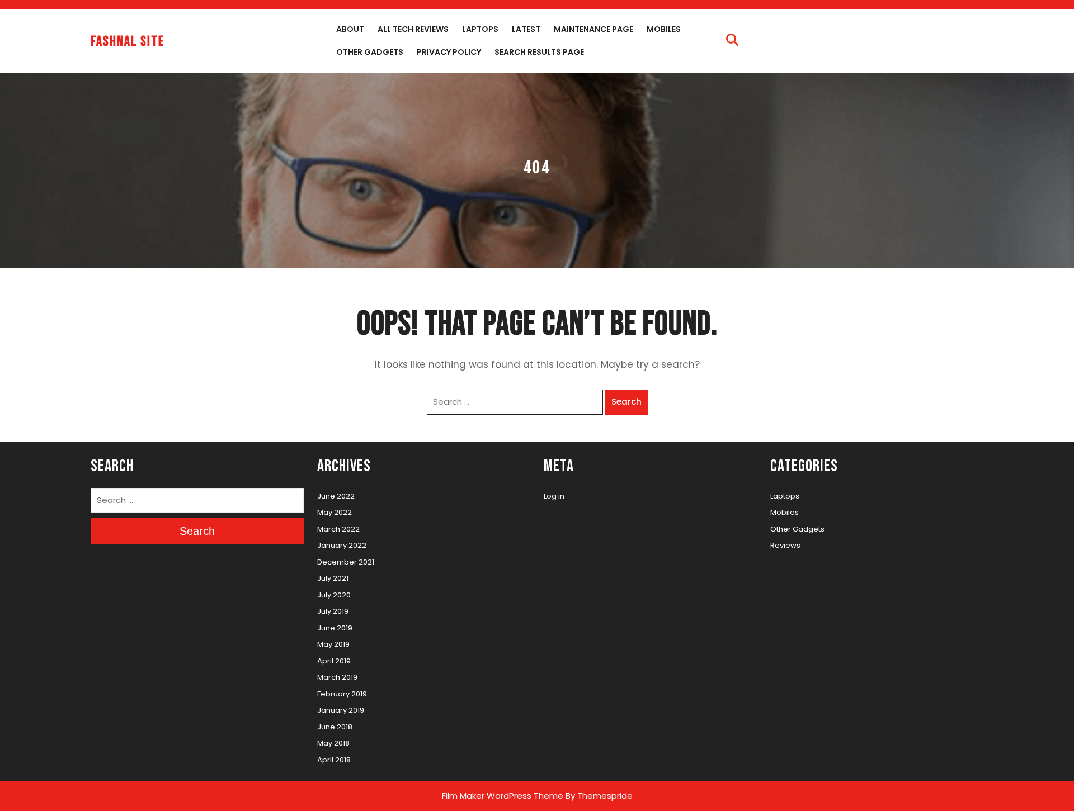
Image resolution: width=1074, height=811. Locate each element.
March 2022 (338, 529)
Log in (554, 496)
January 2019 (340, 710)
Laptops (480, 29)
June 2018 (334, 727)
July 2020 (334, 595)
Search (626, 401)
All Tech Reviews (413, 29)
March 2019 (337, 677)
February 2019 (342, 694)
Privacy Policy (449, 52)
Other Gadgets (369, 52)
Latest (526, 29)
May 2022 (334, 512)
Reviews (785, 545)
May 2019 (333, 644)
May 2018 (333, 743)
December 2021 (345, 562)
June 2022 (336, 496)
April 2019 (334, 661)
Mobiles (664, 29)
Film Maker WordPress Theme (502, 795)
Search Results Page (539, 52)
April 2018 (334, 760)
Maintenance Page (593, 29)
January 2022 (341, 545)
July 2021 (332, 578)
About (350, 29)
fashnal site (127, 41)
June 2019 (334, 628)
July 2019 (332, 611)
